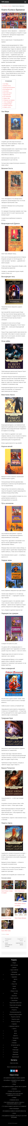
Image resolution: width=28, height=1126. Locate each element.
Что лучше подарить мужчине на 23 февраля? (14, 1106)
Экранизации (15, 1056)
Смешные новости (14, 1026)
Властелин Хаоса (7, 93)
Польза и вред (14, 1007)
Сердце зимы (6, 98)
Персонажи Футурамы (15, 1005)
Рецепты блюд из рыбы (15, 1014)
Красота (15, 1035)
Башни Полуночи (7, 105)
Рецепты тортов (15, 1021)
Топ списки (4, 6)
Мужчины (14, 995)
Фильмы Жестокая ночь (14, 1091)
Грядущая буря (7, 103)
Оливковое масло (14, 1100)
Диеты (15, 979)
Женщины (14, 972)
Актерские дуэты (15, 1045)
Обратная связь (14, 1063)
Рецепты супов (15, 1019)
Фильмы (14, 1042)
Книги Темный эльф (19, 891)
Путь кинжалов (6, 96)
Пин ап (15, 993)
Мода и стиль (14, 991)
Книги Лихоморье (14, 1108)
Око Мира (5, 84)
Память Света (6, 107)
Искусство (14, 984)
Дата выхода (14, 965)
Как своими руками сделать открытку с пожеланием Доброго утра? (14, 1103)
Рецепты (14, 1009)
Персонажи (14, 1000)
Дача (15, 1031)
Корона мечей (6, 94)
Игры (14, 981)
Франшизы (15, 1054)
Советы (14, 1028)
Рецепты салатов (15, 1016)
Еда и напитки (14, 969)
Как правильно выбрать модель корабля (14, 1077)
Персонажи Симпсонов (15, 1002)
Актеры (15, 1047)
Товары (14, 1040)
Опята (14, 1113)
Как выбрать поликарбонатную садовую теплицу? (14, 1081)
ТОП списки (5, 2)
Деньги (14, 967)
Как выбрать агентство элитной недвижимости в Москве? (14, 1094)
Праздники (15, 1038)
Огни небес (5, 91)
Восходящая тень (7, 89)
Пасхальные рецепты (15, 1012)
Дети (15, 1033)
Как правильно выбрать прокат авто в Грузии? (14, 1086)
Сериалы (14, 1024)
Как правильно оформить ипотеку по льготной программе (14, 1116)
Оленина (14, 1089)
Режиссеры (15, 1049)
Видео (14, 962)
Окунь (14, 1084)
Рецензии (15, 1052)
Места (14, 988)
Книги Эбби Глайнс (6, 930)
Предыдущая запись (8, 942)
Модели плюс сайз (15, 974)
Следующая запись (19, 941)
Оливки (14, 1097)
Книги (9, 6)
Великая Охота (6, 85)
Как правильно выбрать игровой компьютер (14, 1111)
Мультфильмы (14, 998)
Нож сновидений (7, 102)
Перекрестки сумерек (8, 100)
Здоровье (14, 977)
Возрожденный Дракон (8, 87)
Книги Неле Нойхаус (6, 918)
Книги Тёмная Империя (20, 918)
